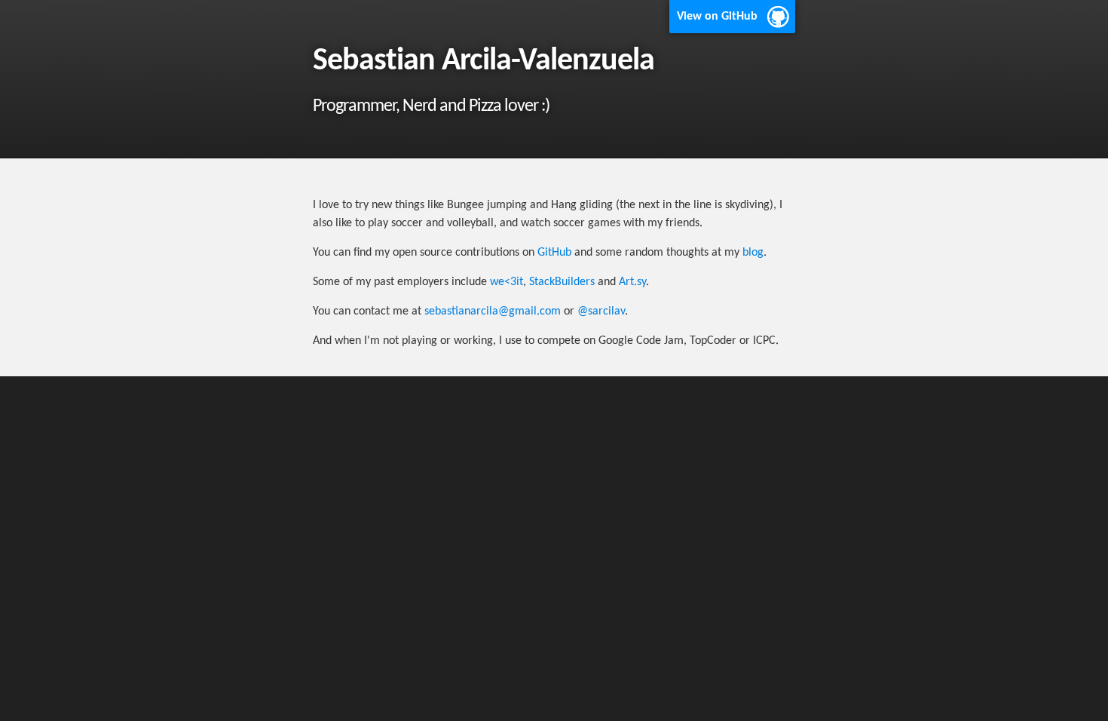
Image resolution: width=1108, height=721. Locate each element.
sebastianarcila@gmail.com (492, 311)
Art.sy (632, 282)
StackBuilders (562, 282)
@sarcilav (601, 311)
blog (753, 253)
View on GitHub (717, 17)
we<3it (506, 282)
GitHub (554, 253)
